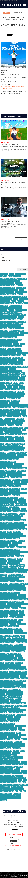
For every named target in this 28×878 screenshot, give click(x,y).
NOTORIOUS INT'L (5, 576)
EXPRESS (13, 418)
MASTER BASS (14, 536)
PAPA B (16, 585)
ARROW (3, 294)
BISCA (11, 321)
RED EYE (3, 610)
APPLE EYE (4, 292)
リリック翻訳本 (16, 777)
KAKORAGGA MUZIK (14, 497)
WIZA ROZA (11, 737)
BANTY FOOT (23, 310)
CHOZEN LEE (9, 355)
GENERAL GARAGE (5, 434)
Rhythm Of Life (13, 615)
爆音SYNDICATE (5, 789)
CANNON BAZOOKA (17, 339)
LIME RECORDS (22, 520)
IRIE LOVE (17, 475)
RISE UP (20, 619)
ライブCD (3, 777)
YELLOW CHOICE (5, 743)
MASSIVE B (20, 533)
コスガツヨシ (4, 766)
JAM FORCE (17, 481)
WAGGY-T (3, 732)
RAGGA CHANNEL (11, 601)
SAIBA (23, 635)
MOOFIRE (12, 556)
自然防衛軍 (3, 793)
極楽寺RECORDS (24, 784)
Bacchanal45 (19, 305)
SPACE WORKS (23, 671)
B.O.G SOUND (19, 303)
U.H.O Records (4, 721)
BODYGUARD (4, 328)
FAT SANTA (13, 423)
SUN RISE (3, 687)
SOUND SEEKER (5, 671)
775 (6, 276)
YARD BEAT (24, 739)
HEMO (25, 452)
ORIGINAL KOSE (5, 583)
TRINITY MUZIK (12, 714)
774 (2, 276)
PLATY (18, 592)
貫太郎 (15, 793)
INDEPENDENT (19, 472)
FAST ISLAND (21, 420)
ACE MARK (15, 278)
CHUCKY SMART (17, 355)
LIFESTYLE (20, 515)
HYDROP (3, 470)
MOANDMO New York (10, 554)
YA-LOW (11, 739)
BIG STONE (20, 319)
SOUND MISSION (5, 669)
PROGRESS (19, 597)
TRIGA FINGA (4, 714)
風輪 (15, 798)
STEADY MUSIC (16, 678)
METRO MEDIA (4, 542)
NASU (9, 563)
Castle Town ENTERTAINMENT (16, 346)
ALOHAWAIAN (19, 285)
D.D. (15, 362)
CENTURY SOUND (5, 350)
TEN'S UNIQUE (19, 698)
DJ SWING (10, 393)
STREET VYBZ (12, 682)
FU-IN (26, 427)
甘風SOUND (17, 789)
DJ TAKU (16, 393)
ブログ (6, 18)
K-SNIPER (3, 495)
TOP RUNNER (4, 712)
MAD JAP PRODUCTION (6, 529)
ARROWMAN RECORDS (11, 294)
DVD (2, 257)
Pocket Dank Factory (5, 594)
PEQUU (3, 590)
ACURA (3, 280)
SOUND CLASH (4, 667)
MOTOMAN (4, 558)
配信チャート (18, 795)
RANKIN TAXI (19, 603)
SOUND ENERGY (13, 667)
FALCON (14, 420)
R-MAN (3, 599)
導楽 (10, 782)
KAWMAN (22, 497)
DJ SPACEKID (20, 391)
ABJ (9, 278)
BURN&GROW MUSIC (5, 337)
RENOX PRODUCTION (14, 612)
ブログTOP (22, 239)
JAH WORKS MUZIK (23, 479)
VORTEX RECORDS (5, 730)
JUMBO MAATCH (5, 490)
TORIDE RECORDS (12, 712)
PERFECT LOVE (10, 590)
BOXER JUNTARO (13, 330)
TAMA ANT (11, 696)
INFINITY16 (4, 475)
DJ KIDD (10, 382)
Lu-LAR (3, 524)
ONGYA (22, 581)
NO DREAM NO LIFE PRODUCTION (19, 572)
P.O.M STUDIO (4, 585)
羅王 (21, 791)
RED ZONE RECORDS (19, 610)
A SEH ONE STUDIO (16, 296)
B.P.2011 (25, 303)
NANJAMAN (4, 563)
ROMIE (20, 628)
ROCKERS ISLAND (21, 624)
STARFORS (23, 676)
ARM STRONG (24, 292)
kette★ (11, 502)
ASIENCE (3, 298)
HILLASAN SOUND (5, 461)
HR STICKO (4, 468)
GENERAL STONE (15, 434)
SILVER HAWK (4, 653)
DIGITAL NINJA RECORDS (15, 373)
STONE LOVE (18, 680)
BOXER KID (21, 330)
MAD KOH (15, 529)
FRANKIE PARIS (20, 427)
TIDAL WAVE (10, 705)
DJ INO (18, 380)
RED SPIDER (10, 610)
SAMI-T (9, 637)
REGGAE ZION (4, 612)
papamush (22, 585)
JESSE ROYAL (10, 486)
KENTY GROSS (4, 502)
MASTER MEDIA (22, 536)
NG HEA (15, 567)
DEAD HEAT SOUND (23, 366)
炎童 (16, 786)
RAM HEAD (4, 603)
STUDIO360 (20, 682)
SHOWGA (3, 651)
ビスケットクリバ (23, 773)
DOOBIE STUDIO (5, 402)
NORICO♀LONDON (12, 574)
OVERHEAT (20, 583)
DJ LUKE (3, 384)
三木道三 (23, 777)
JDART (25, 484)
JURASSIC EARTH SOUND (15, 493)
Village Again (4, 728)
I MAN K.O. (11, 472)
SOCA (7, 662)
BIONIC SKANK (4, 321)
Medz (16, 540)
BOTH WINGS (20, 328)
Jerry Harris (4, 486)
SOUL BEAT (18, 664)
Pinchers (12, 592)
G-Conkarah (10, 429)
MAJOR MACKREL (17, 531)
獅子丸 (11, 789)
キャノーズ (24, 764)
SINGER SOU (18, 655)
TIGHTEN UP (23, 705)
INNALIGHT (10, 475)
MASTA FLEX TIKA (5, 536)
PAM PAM (11, 585)
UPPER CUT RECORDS (6, 723)
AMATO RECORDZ (5, 287)
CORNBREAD (21, 359)
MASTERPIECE (4, 538)
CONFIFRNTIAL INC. (5, 359)
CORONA (10, 362)
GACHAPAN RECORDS (17, 432)
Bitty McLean (17, 321)
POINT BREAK (14, 594)
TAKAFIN (13, 694)
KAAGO (9, 495)
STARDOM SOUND (15, 676)
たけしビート (15, 757)
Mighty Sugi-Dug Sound (6, 547)
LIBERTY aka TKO (5, 515)
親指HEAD (10, 793)
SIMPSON (19, 653)
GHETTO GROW (24, 434)
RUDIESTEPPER (18, 633)
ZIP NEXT (23, 750)
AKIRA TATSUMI (12, 285)
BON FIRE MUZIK (12, 328)
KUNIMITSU (13, 511)
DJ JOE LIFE (4, 382)
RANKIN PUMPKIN (11, 603)
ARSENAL (20, 294)
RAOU (26, 603)
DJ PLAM (16, 389)
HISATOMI (17, 463)
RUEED (25, 633)
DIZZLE (23, 373)
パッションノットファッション (7, 773)
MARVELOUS (4, 533)
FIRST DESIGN (11, 425)
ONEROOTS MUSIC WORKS (7, 581)
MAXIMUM (17, 538)
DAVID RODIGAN (14, 366)
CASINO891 (16, 344)
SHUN (9, 651)
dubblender (4, 414)
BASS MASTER (13, 314)
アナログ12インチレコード (12, 759)
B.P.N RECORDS (5, 305)
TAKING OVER (4, 696)
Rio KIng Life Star (5, 619)
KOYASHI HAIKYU (5, 511)
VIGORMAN (23, 725)
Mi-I (10, 542)
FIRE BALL (4, 425)
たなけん (21, 757)
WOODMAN (18, 737)
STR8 (24, 680)
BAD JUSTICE (4, 310)
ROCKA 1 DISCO (5, 624)
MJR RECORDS (24, 551)
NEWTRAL (9, 567)
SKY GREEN (4, 660)
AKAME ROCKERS (5, 283)
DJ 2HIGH (3, 375)
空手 (22, 789)
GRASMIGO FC (16, 443)
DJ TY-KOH (22, 393)
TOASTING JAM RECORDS (7, 707)
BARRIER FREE (4, 312)
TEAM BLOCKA (18, 696)
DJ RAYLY (22, 389)
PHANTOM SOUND (5, 592)
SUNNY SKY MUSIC (18, 19)
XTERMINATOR (4, 739)
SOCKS (12, 662)
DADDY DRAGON (5, 364)
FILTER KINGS (20, 423)
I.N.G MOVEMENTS (21, 470)
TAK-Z (8, 694)
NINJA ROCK (4, 572)
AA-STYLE (19, 276)
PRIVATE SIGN (12, 597)
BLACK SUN (13, 323)
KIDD (16, 502)
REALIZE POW (15, 608)
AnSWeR (23, 287)
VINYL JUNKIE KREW (13, 728)
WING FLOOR (4, 737)
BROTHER (17, 332)
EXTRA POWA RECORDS (6, 420)
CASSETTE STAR (5, 346)
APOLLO (21, 289)
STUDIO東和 (14, 685)
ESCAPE (6, 418)
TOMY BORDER (17, 707)
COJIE (9, 357)
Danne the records (5, 366)
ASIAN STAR (24, 296)
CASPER (22, 344)
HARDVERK (10, 450)
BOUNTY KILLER (5, 330)
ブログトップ (4, 249)
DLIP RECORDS (18, 398)
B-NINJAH (14, 301)
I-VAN (15, 470)
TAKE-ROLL (20, 694)
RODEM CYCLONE (5, 628)
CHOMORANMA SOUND (22, 353)
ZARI (11, 746)
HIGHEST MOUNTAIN (5, 459)
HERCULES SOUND (12, 454)
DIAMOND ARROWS (17, 371)
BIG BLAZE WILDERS (6, 319)
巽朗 (20, 782)
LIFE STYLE (13, 515)
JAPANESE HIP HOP (5, 484)
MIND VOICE (4, 549)
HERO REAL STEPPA (22, 454)
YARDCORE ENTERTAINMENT (7, 741)
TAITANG (3, 694)
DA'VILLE (20, 362)
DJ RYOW (8, 391)
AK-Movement (16, 280)
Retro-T (21, 612)
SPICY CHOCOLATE (5, 673)
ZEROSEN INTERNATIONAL (7, 750)
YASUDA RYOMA (18, 741)
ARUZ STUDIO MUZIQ (6, 296)
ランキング (9, 777)
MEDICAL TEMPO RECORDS (7, 540)
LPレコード (21, 522)
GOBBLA (3, 441)
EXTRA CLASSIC (20, 418)
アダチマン (3, 759)
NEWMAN (3, 567)
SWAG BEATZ (18, 689)
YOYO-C (23, 743)
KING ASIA (18, 504)
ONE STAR (16, 581)
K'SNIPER (25, 493)
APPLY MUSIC (11, 292)
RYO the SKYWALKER (12, 635)
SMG (23, 660)
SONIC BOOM (11, 664)
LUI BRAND (9, 524)
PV (25, 597)
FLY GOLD (3, 427)
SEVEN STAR (10, 644)
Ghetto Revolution (5, 436)
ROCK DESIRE (13, 624)
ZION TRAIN (16, 750)
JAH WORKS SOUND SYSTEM (7, 481)
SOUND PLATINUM (22, 669)
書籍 (6, 784)
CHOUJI (3, 355)
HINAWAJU (13, 461)
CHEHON (3, 353)
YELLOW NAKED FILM (15, 743)
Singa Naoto (4, 655)
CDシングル (10, 348)
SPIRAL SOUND (24, 673)
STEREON (3, 680)
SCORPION (12, 642)
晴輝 (2, 784)
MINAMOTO (24, 547)
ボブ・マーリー (12, 775)
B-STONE (3, 303)
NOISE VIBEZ (4, 574)
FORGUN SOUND (11, 427)
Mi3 (14, 542)
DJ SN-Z (14, 391)
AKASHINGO (18, 283)
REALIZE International (6, 608)
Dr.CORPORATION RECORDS (19, 409)
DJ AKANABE (17, 375)
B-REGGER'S (20, 301)
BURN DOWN (14, 337)
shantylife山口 (14, 646)
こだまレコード (13, 755)
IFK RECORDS (4, 472)
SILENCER (14, 651)
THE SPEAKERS (13, 703)
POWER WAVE (4, 597)
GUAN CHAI (12, 445)
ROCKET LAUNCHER (14, 626)
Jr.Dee (19, 488)
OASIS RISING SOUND (15, 576)
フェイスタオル (4, 775)
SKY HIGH (11, 660)
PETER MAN (23, 590)
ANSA (18, 287)
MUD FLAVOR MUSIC (12, 558)
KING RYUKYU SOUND (14, 506)
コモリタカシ (19, 766)
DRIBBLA (24, 411)
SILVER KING (11, 653)
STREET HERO (4, 682)
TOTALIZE (20, 712)
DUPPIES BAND (11, 414)
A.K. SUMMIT (11, 276)
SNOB (3, 662)
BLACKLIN (24, 321)
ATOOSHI (16, 298)
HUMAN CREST (11, 468)
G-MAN (24, 429)
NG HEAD (21, 567)
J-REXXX (7, 477)
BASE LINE (12, 312)
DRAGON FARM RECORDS (15, 411)
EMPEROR (19, 416)
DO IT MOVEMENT (15, 400)
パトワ (16, 773)
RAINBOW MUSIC (20, 601)
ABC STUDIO (4, 278)
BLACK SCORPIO (5, 323)
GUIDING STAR (19, 445)
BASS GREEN (19, 312)
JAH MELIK (15, 479)
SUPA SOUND (4, 689)
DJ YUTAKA (4, 398)
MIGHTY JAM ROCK (14, 545)
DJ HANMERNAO (12, 380)
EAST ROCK (12, 416)
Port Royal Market (22, 594)
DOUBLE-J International (6, 405)
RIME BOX (20, 617)
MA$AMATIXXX (16, 524)
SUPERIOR (11, 689)
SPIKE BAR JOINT (15, 673)
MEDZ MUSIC (21, 540)
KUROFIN (19, 511)
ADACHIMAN (9, 280)
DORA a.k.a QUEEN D (14, 402)
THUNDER (3, 705)
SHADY (3, 646)
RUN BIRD (3, 635)
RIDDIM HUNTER (5, 617)
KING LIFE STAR (5, 506)
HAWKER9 (21, 450)
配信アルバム (4, 795)
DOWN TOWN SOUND (17, 407)
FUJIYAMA (3, 429)
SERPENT (3, 644)
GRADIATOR (8, 443)
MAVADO (11, 538)
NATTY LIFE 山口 (16, 563)
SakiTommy (4, 637)
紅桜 (17, 791)
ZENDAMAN (4, 748)
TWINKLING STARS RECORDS (7, 716)
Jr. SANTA (24, 488)
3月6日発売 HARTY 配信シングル (11, 144)
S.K (19, 635)
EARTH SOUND (4, 416)
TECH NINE (11, 698)
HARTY (10, 19)
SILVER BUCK (21, 651)
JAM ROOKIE (24, 481)
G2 (2, 432)
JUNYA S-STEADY (5, 493)
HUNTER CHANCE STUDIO (21, 468)
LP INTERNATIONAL (12, 522)
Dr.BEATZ (10, 409)
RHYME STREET (5, 615)
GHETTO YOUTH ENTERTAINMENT (17, 436)
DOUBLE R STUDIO (16, 405)
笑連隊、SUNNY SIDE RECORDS (8, 791)
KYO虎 (24, 511)
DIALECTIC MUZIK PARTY (6, 371)
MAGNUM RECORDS (23, 529)
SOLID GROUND (19, 662)
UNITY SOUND (15, 721)
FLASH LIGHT (18, 425)
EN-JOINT (25, 416)
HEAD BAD (10, 452)
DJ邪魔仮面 (10, 398)
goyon (3, 443)
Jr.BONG (13, 488)
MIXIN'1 (18, 549)
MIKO (14, 547)
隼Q (11, 798)
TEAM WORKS (4, 698)
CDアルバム (4, 348)
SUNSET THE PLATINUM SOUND (14, 687)
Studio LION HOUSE (5, 685)
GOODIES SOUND (10, 441)
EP (2, 418)
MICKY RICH (19, 542)
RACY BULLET (24, 599)
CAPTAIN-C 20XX (5, 341)
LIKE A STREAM (13, 520)
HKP (22, 463)
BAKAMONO (11, 310)
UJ (9, 721)
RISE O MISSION (13, 619)
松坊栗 (14, 784)
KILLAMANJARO (22, 502)
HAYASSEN (4, 452)
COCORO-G (4, 357)
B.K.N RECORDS (11, 303)
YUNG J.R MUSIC (5, 746)
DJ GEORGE (4, 380)
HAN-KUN (3, 450)
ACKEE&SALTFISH (22, 278)
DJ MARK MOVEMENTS (11, 384)
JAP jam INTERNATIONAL (16, 484)
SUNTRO (24, 687)
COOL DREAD (14, 359)
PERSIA (16, 590)
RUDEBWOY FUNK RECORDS (7, 633)
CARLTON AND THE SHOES (7, 344)
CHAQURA (20, 350)
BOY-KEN (3, 332)
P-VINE (25, 583)
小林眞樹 (15, 782)
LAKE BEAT (22, 513)
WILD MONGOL (23, 734)
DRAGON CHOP (4, 411)
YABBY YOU (17, 739)
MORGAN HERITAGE (20, 556)
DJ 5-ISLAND (10, 375)
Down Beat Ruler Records (6, 407)
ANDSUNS (13, 287)
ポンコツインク (20, 775)
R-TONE (17, 599)
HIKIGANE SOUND (15, 459)
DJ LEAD (22, 382)
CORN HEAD (4, 362)
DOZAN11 (25, 407)
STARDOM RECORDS (5, 676)
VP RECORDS (14, 730)
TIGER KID (17, 705)
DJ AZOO (24, 375)
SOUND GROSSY (22, 667)
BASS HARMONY (5, 314)
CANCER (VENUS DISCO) (6, 339)
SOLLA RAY (4, 664)
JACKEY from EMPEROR (6, 479)
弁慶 (24, 782)
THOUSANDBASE (22, 703)
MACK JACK (24, 524)
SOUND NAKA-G (13, 669)
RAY (10, 606)
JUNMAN (17, 490)
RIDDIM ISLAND (13, 617)
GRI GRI (22, 443)
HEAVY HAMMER (18, 452)
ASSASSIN (10, 298)
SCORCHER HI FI (5, 642)
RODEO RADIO (14, 628)
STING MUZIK (10, 680)
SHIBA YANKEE (22, 646)
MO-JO (3, 554)
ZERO (9, 748)
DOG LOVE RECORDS (6, 400)
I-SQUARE (9, 470)
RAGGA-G (3, 601)
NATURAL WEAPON (13, 565)
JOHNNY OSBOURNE (5, 488)
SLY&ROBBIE (17, 660)
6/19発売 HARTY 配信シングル (10, 221)
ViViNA (20, 728)
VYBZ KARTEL (22, 730)
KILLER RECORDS (5, 504)
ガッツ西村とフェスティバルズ (14, 764)
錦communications (5, 798)
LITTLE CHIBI (4, 522)
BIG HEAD (14, 319)
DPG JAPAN (4, 409)
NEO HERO (22, 565)
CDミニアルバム (18, 348)
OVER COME (12, 583)
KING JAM (24, 504)
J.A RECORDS (13, 477)
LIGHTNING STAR (5, 520)
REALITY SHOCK (17, 606)
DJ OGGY (10, 389)
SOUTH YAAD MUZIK (14, 671)
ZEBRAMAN (22, 746)
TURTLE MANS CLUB (21, 714)
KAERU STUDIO (4, 497)
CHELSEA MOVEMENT (11, 353)
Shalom (8, 646)
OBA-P (23, 576)
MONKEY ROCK (4, 556)
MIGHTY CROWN (5, 545)
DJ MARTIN (21, 384)
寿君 (6, 782)
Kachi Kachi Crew (16, 495)
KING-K (12, 504)
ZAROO (16, 746)
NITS (9, 572)
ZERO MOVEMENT (16, 748)
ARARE (17, 292)
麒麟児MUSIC (4, 800)
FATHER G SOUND (5, 423)
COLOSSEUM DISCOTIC (17, 357)
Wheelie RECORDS (14, 734)
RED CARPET (22, 608)
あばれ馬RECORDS (5, 755)
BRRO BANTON (24, 332)
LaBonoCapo (15, 513)
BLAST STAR (20, 323)
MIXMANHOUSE (4, 551)
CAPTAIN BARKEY (13, 341)
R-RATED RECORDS (10, 599)
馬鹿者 (20, 798)
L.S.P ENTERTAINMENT (6, 513)
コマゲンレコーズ (12, 766)
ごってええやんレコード (6, 757)
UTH (13, 723)
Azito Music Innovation (6, 301)
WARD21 (18, 732)
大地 (2, 782)
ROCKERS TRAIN (5, 626)
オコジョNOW (4, 764)
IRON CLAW (23, 475)
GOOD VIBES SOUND (21, 441)
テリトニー (17, 768)
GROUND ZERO (4, 445)
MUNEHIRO (20, 558)
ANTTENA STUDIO (5, 289)
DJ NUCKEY (4, 389)
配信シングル (11, 795)
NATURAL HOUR (5, 565)
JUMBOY (11, 490)
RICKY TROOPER (21, 615)
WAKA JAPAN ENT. (11, 732)
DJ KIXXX (16, 382)
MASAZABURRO (12, 533)
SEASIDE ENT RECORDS (22, 642)
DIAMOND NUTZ (4, 373)
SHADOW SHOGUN (18, 644)
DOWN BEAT (24, 405)
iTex (2, 477)
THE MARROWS (4, 703)
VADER (17, 725)
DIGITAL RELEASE (14, 18)
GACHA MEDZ (7, 432)
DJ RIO (3, 391)
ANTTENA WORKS (14, 289)
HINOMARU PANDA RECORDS (7, 463)
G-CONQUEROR (18, 429)
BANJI (17, 310)
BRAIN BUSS (10, 332)
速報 (20, 793)
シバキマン (3, 768)
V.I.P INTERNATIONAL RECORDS (8, 725)
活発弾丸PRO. (7, 786)
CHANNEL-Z (13, 350)
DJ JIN (23, 380)
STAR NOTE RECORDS (6, 678)
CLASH (24, 355)
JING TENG (18, 486)
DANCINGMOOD (13, 364)
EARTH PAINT (23, 414)
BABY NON (12, 305)
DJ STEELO (4, 393)
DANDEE (20, 364)
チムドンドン (10, 768)
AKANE (12, 283)
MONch (18, 554)
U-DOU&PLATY (18, 716)
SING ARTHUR (11, 655)
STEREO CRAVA (24, 678)
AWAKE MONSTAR (23, 298)
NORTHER (20, 574)
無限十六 (21, 786)
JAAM (20, 477)
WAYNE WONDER (5, 734)
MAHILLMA (4, 531)
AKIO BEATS (4, 285)
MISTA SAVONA (11, 549)
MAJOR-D (10, 531)
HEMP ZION (4, 454)
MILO (18, 547)
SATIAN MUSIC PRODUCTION (18, 637)
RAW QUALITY (4, 606)
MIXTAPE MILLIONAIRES (14, 551)
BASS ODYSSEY (22, 314)
